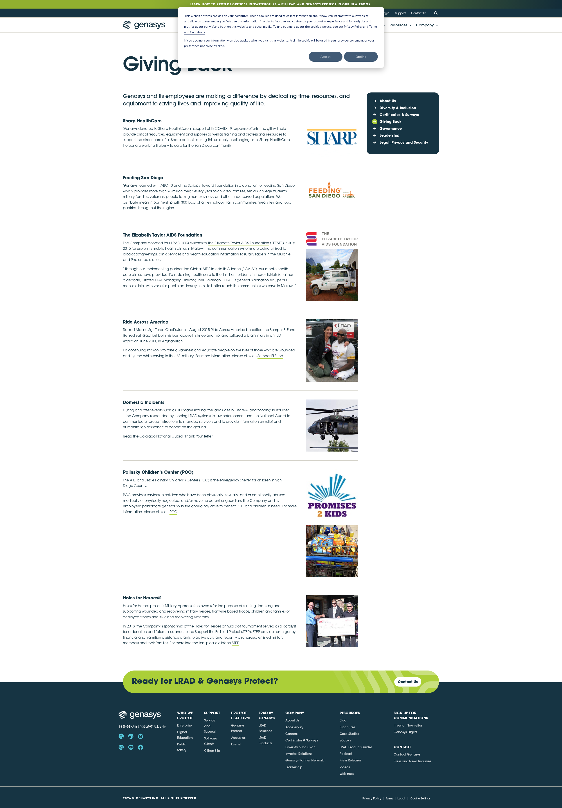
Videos (345, 767)
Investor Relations (298, 754)
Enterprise (184, 725)
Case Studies (349, 734)
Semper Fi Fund (270, 356)
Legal (401, 798)
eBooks (345, 740)
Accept (326, 56)
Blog (343, 720)
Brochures (347, 727)
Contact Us (418, 13)
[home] (144, 25)
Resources (398, 25)
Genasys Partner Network (304, 760)
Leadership (293, 767)
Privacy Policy (371, 798)
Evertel (236, 744)
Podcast (346, 754)
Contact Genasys (407, 754)
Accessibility (294, 727)
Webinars (347, 774)
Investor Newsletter (408, 725)
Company (425, 25)
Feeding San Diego (279, 185)
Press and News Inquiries (412, 761)
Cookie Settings (420, 798)
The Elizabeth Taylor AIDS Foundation (238, 243)
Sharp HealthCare (173, 128)
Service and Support (210, 726)
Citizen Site (212, 751)
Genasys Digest (405, 732)
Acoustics (238, 738)
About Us (292, 720)
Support (400, 13)
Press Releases (350, 760)
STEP (235, 643)
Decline (361, 56)
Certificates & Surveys (301, 740)
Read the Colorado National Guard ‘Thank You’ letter (168, 436)
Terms (389, 798)
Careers (291, 734)
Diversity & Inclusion (300, 747)
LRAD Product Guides (356, 747)
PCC (173, 512)
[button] (399, 25)
